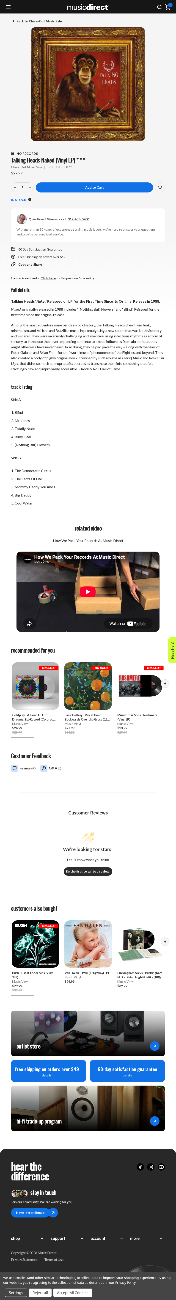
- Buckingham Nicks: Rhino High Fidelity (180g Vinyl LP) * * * (139, 975)
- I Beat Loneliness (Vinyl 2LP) (32, 975)
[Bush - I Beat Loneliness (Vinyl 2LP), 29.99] (35, 944)
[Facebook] (140, 1167)
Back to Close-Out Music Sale (39, 21)
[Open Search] (159, 6)
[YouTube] (161, 1167)
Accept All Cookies (72, 1292)
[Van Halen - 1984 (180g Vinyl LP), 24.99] (88, 944)
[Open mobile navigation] (8, 6)
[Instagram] (150, 1167)
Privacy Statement (24, 1259)
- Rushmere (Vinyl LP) (137, 717)
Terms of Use (53, 1259)
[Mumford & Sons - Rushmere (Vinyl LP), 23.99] (140, 686)
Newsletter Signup (30, 1213)
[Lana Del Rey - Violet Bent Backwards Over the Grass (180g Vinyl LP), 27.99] (88, 686)
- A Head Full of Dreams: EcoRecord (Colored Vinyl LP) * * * (32, 717)
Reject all (40, 1292)
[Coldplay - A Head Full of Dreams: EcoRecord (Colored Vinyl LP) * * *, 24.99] (35, 686)
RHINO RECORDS (24, 153)
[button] (165, 685)
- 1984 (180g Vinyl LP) (87, 973)
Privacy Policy (125, 1282)
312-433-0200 (78, 219)
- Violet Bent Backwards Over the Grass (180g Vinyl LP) (87, 717)
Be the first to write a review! (88, 871)
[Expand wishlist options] (160, 187)
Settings (16, 1292)
